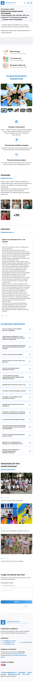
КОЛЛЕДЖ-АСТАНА (14, 674)
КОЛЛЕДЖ (21, 672)
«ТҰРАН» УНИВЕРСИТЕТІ (9, 672)
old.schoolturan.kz (18, 653)
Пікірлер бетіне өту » (7, 232)
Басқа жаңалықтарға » (8, 469)
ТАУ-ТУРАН (26, 674)
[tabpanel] (16, 25)
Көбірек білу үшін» (7, 178)
